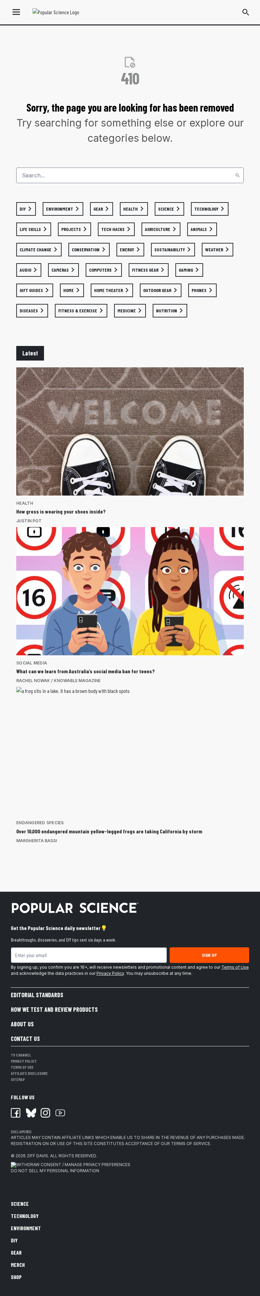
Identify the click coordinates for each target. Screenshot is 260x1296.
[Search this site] (245, 12)
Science (20, 1203)
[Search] (238, 175)
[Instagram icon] (45, 1113)
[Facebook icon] (15, 1113)
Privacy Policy (110, 973)
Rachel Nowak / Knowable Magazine (58, 680)
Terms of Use (235, 967)
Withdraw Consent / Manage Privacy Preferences (73, 1164)
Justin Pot (29, 520)
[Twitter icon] (30, 1113)
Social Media (31, 663)
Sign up (209, 955)
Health (25, 503)
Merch (18, 1264)
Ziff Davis (37, 1155)
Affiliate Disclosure (29, 1073)
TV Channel (21, 1054)
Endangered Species (40, 822)
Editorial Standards (37, 995)
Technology (25, 1216)
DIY (14, 1240)
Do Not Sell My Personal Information (55, 1170)
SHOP (16, 1277)
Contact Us (25, 1038)
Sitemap (18, 1079)
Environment (26, 1228)
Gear (16, 1252)
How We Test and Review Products (54, 1009)
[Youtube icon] (60, 1113)
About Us (22, 1024)
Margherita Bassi (36, 840)
